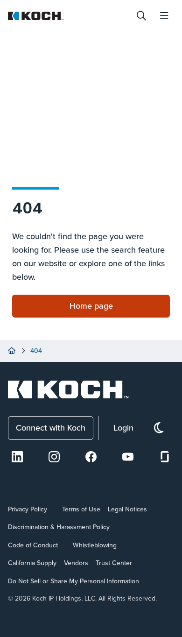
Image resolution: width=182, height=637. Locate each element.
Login (123, 427)
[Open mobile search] (141, 16)
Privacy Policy (27, 509)
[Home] (11, 350)
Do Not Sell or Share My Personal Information (73, 581)
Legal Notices (127, 509)
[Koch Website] (68, 16)
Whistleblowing (95, 545)
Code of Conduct (33, 545)
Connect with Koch (50, 427)
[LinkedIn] (17, 456)
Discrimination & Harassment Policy (59, 526)
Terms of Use (81, 509)
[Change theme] (159, 428)
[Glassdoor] (164, 456)
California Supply (32, 562)
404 (36, 350)
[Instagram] (54, 456)
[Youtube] (128, 456)
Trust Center (114, 562)
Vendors (76, 562)
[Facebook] (91, 456)
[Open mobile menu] (164, 16)
